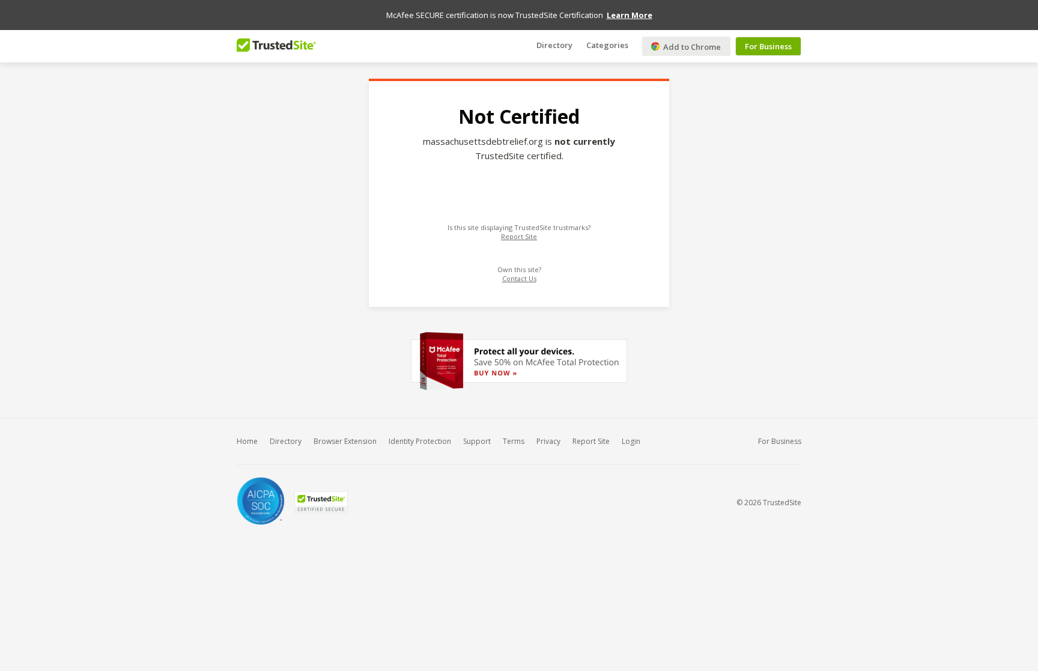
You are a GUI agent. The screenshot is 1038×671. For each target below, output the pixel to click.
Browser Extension (345, 441)
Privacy (548, 441)
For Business (768, 46)
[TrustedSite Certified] (321, 502)
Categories (607, 45)
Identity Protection (420, 441)
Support (477, 441)
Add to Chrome (691, 46)
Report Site (519, 236)
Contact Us (519, 278)
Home (247, 441)
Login (631, 441)
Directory (554, 45)
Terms (513, 441)
